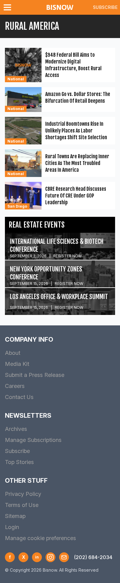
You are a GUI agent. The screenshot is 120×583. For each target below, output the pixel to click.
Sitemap (15, 516)
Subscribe (105, 7)
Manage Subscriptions (33, 440)
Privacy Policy (23, 494)
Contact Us (19, 397)
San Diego (17, 206)
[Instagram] (50, 557)
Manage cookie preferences (40, 538)
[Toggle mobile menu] (8, 7)
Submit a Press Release (34, 375)
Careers (15, 386)
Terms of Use (21, 505)
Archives (16, 429)
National (15, 79)
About (12, 353)
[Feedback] (64, 557)
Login (12, 527)
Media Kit (17, 364)
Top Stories (19, 462)
